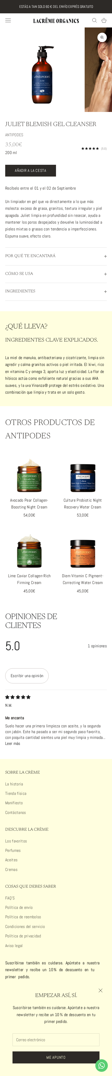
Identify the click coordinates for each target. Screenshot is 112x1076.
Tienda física (15, 793)
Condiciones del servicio (25, 926)
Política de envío (19, 907)
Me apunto (56, 1057)
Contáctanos (15, 812)
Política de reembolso (23, 917)
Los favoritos (16, 841)
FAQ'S (10, 898)
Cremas (11, 869)
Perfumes (13, 850)
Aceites (11, 860)
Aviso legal (14, 945)
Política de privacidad (23, 936)
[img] (18, 697)
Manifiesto (14, 803)
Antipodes (14, 135)
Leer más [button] (12, 743)
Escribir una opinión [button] (27, 675)
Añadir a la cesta (30, 170)
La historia (14, 784)
